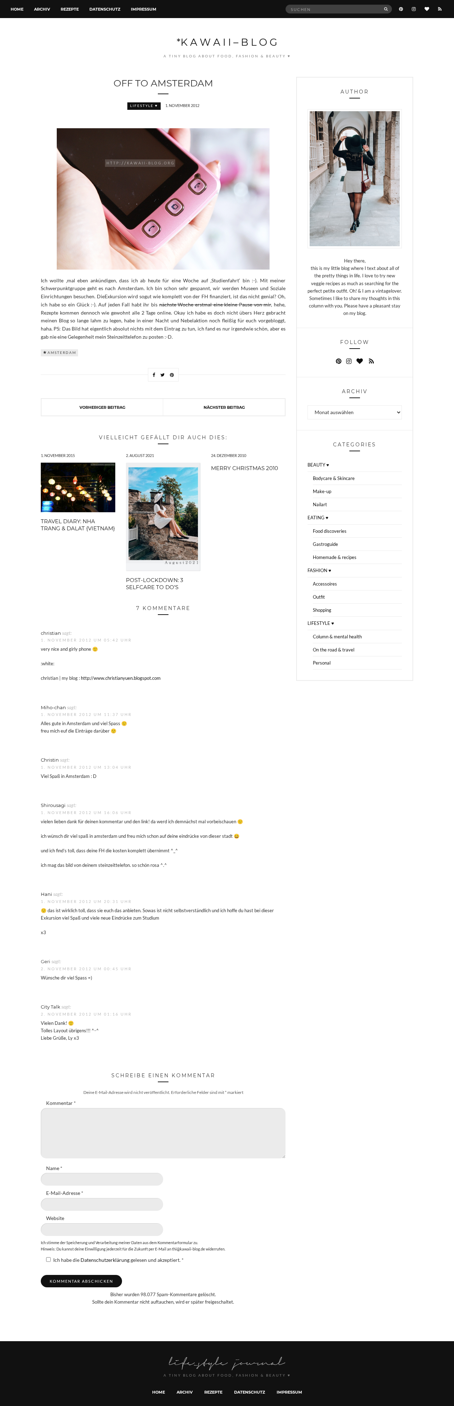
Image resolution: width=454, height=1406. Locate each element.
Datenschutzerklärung (106, 1260)
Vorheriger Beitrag (102, 407)
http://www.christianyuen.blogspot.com (121, 678)
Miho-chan (53, 707)
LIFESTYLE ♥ (144, 106)
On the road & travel (333, 649)
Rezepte (70, 9)
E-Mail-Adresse (64, 1193)
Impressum (143, 9)
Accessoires (325, 583)
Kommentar (61, 1103)
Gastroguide (325, 544)
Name (54, 1168)
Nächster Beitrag (224, 407)
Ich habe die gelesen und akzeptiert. (118, 1260)
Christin (50, 760)
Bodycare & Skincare (334, 478)
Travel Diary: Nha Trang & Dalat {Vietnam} (78, 525)
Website (55, 1218)
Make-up (322, 491)
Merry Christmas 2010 (244, 468)
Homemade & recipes (334, 557)
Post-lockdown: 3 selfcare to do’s (154, 583)
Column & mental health (337, 636)
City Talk (50, 1007)
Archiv (42, 9)
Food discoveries (330, 531)
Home (17, 9)
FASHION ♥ (319, 570)
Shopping (322, 610)
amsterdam (62, 353)
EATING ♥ (318, 517)
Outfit (319, 596)
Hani (46, 894)
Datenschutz (104, 9)
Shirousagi (53, 805)
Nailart (320, 504)
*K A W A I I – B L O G (227, 41)
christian (51, 633)
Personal (322, 662)
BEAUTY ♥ (318, 464)
